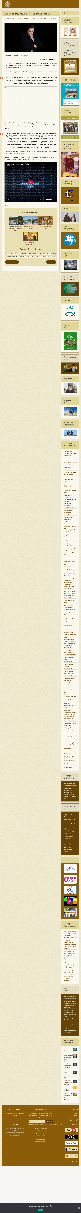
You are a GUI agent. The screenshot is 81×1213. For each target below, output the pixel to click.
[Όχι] (79, 1208)
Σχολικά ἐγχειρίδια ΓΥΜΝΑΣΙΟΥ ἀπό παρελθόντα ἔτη (68, 666)
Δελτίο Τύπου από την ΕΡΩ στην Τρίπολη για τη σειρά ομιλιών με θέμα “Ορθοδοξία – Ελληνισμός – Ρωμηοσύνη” (69, 975)
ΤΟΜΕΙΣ (48, 3)
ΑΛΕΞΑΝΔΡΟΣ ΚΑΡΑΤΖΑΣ (48, 253)
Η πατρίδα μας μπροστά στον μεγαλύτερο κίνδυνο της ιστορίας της (70, 765)
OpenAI (34, 253)
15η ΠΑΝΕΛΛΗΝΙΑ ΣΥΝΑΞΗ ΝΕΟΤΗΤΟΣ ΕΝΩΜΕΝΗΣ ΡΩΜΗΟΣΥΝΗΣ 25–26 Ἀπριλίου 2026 (70, 455)
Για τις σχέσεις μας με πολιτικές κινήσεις (69, 736)
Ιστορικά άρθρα (67, 401)
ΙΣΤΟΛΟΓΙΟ (31, 3)
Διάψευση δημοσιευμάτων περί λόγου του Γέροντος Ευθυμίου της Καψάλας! (70, 631)
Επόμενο (51, 262)
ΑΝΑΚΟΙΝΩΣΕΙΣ (40, 3)
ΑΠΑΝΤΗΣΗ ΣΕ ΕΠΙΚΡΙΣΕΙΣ (68, 837)
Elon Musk (18, 253)
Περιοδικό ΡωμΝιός (68, 111)
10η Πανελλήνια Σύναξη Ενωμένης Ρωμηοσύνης (70, 784)
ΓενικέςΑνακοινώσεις (69, 925)
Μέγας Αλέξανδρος (69, 227)
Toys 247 (67, 300)
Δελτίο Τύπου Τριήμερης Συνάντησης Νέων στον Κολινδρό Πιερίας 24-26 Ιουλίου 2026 (70, 1004)
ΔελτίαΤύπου (66, 989)
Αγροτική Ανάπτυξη (68, 326)
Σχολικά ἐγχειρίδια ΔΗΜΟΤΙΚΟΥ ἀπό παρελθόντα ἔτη (69, 673)
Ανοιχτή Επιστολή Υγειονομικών (68, 536)
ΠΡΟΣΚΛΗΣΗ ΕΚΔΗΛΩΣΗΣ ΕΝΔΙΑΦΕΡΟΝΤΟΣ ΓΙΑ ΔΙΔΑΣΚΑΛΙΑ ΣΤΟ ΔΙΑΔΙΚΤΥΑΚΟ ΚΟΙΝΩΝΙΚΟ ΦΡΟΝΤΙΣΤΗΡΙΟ (70, 501)
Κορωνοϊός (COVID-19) (69, 278)
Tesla (39, 253)
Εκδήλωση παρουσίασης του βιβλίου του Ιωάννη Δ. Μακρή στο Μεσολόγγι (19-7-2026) (70, 934)
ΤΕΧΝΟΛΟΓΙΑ (53, 19)
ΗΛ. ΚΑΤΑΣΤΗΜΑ (56, 3)
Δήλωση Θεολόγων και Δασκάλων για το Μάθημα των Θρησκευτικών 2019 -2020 (69, 703)
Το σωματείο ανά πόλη (69, 182)
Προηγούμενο (12, 262)
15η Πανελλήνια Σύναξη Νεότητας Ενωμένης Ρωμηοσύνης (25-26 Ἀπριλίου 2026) (70, 964)
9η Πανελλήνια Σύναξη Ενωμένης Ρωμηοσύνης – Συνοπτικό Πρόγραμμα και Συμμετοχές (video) (70, 821)
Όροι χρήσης (75, 1124)
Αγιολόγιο (68, 379)
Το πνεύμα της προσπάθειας (71, 1117)
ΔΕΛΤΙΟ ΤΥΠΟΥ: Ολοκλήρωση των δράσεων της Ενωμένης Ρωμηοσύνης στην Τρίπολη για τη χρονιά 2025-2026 (70, 1015)
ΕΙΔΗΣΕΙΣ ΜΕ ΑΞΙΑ (30, 18)
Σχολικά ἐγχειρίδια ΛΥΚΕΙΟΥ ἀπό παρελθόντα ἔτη (68, 659)
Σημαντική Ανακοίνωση (69, 21)
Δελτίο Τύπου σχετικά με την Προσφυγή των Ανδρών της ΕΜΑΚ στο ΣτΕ (70, 551)
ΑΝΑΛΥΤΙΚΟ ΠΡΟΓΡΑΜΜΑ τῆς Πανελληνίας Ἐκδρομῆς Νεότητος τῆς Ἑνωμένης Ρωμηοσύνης (70, 944)
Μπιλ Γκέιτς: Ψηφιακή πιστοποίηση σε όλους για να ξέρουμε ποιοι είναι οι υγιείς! (69, 594)
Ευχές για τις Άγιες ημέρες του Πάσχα (68, 815)
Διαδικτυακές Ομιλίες (69, 254)
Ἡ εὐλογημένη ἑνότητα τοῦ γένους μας (70, 463)
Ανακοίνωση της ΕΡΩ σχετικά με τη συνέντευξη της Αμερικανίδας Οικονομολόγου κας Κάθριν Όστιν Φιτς (69, 583)
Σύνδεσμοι (68, 859)
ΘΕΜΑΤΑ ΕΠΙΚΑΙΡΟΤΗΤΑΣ (43, 18)
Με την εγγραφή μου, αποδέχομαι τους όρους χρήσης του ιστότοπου (46, 1124)
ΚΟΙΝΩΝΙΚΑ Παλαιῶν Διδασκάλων (69, 146)
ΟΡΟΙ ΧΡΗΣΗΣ (66, 3)
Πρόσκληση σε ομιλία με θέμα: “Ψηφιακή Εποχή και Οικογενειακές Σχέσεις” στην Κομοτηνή (70, 955)
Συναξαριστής (74, 1119)
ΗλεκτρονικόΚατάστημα (69, 1041)
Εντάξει (40, 1209)
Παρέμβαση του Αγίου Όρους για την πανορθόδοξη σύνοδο (69, 758)
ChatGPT (11, 253)
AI (6, 253)
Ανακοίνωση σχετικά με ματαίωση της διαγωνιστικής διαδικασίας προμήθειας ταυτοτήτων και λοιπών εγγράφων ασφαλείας (70, 728)
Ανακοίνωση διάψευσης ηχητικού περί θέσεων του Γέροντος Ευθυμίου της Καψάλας (70, 528)
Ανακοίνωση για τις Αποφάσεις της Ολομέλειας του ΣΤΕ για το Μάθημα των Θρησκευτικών (70, 682)
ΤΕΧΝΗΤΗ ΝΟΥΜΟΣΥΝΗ (49, 256)
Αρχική (76, 1113)
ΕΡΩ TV (67, 209)
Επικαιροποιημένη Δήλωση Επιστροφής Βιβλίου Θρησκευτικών (70, 652)
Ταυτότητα (75, 1115)
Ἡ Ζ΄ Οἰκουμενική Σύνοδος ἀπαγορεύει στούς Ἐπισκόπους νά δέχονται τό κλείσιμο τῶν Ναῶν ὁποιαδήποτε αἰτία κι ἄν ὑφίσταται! (70, 610)
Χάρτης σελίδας (74, 1120)
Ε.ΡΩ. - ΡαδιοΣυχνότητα (70, 44)
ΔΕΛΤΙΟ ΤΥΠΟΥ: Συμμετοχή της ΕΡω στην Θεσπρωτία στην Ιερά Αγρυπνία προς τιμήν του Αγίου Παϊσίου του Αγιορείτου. (70, 1027)
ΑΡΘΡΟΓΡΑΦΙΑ (20, 18)
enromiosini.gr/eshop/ (40, 1141)
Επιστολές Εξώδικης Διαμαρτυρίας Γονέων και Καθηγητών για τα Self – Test (69, 572)
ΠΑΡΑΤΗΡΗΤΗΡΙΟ (44, 19)
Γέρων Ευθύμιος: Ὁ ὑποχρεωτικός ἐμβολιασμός (69, 512)
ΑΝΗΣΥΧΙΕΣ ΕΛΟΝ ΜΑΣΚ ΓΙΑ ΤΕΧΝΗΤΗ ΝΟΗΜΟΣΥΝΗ (20, 256)
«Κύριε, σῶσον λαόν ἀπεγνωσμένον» (69, 565)
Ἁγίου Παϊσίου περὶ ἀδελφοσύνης (69, 752)
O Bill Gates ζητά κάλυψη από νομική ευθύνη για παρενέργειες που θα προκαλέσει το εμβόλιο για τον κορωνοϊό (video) (70, 642)
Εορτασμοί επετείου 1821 (69, 424)
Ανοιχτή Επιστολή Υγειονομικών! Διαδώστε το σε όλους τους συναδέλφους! (70, 542)
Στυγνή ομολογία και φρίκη (69, 601)
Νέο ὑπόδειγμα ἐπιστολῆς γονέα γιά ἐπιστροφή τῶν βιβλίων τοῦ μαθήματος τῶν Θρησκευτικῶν (70, 744)
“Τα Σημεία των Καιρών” (68, 468)
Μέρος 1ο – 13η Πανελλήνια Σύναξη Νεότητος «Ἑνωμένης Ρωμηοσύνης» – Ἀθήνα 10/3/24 (70, 488)
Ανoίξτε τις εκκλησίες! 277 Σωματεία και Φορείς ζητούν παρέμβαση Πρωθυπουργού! (69, 621)
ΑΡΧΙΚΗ (16, 3)
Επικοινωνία (75, 1122)
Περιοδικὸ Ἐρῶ (70, 80)
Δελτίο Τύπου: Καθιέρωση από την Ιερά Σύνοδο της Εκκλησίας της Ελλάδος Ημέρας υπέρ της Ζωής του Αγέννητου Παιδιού (70, 715)
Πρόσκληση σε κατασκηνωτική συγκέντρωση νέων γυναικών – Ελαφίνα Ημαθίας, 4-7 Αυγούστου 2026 (70, 793)
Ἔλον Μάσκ (38, 256)
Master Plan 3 (26, 253)
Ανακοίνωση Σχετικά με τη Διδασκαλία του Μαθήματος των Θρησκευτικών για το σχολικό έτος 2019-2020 (70, 692)
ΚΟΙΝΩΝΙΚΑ (53, 18)
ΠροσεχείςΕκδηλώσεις (69, 777)
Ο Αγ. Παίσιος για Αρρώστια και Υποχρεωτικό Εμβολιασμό (68, 520)
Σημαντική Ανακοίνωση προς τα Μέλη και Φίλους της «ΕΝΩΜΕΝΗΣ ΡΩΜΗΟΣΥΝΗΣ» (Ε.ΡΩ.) (70, 477)
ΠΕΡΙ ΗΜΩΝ (23, 3)
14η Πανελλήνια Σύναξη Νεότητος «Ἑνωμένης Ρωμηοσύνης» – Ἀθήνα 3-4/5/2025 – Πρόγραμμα (70, 830)
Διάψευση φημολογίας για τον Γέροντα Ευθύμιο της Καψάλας (69, 559)
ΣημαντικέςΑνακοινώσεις (69, 444)
